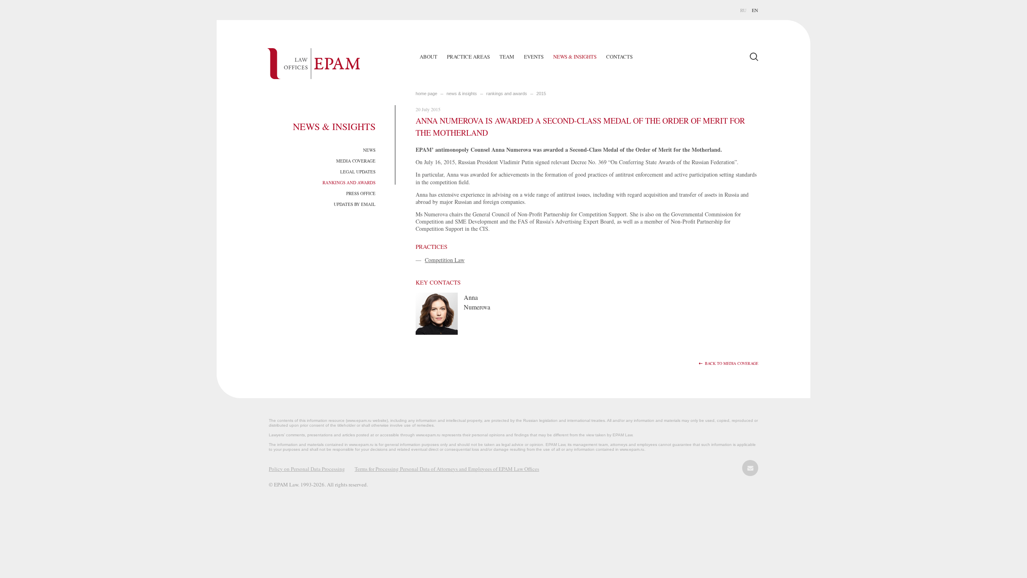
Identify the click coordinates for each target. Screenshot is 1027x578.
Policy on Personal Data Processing (307, 468)
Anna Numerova (477, 302)
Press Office (360, 193)
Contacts (619, 56)
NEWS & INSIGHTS (462, 93)
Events (534, 56)
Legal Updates (357, 172)
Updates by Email (354, 204)
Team (506, 56)
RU (743, 10)
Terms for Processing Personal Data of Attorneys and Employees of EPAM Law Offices (447, 468)
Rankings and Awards (349, 182)
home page (426, 93)
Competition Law (445, 260)
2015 (541, 93)
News (369, 150)
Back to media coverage (731, 363)
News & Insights (575, 56)
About (428, 56)
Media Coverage (355, 161)
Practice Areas (468, 56)
